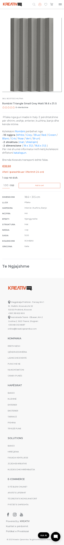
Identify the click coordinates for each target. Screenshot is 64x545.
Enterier (12, 405)
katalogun (20, 152)
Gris (13, 138)
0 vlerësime (21, 107)
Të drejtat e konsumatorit (22, 498)
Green (52, 135)
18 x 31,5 (29, 145)
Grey (29, 135)
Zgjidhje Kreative (17, 463)
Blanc (5, 138)
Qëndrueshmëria (17, 352)
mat (21, 142)
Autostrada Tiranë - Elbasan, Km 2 (27, 317)
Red (43, 135)
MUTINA (19, 98)
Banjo (11, 393)
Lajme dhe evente (17, 358)
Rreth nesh (14, 346)
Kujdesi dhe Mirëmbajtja (21, 469)
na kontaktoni (16, 370)
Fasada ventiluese (18, 457)
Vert (28, 138)
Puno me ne (14, 364)
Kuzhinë (12, 399)
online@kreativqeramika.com (22, 329)
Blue (37, 135)
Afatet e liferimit (17, 492)
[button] (45, 4)
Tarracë (12, 416)
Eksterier (13, 410)
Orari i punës (15, 375)
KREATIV (25, 521)
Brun (36, 138)
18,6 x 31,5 (40, 145)
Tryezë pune (14, 428)
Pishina (12, 422)
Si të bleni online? (17, 486)
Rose (21, 138)
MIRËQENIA (13, 451)
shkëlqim (31, 142)
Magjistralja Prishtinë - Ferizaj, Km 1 (27, 302)
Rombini (20, 131)
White (20, 135)
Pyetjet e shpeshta (18, 504)
